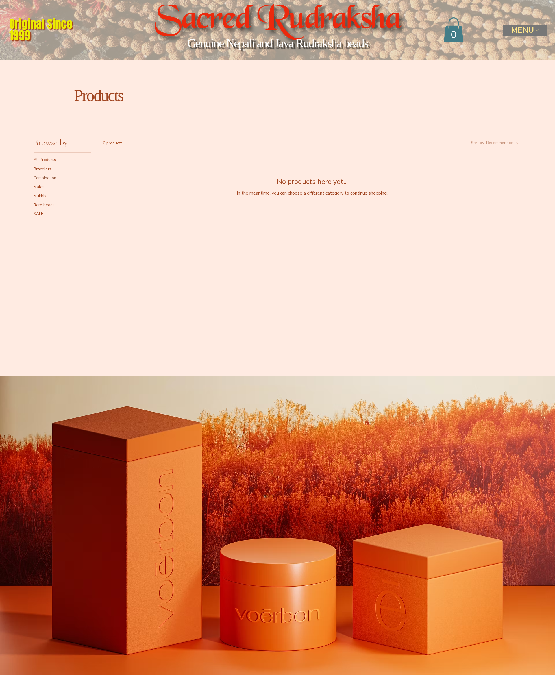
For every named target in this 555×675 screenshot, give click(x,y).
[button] (453, 29)
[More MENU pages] (537, 30)
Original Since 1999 (41, 29)
